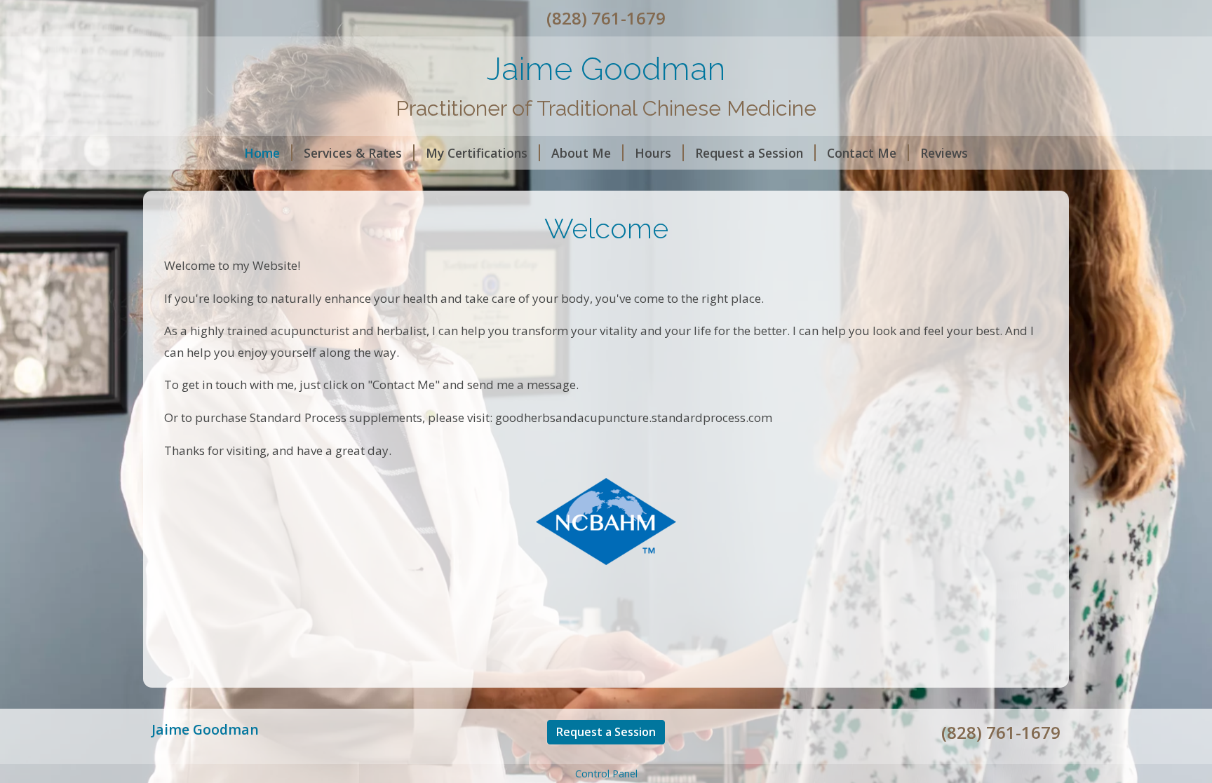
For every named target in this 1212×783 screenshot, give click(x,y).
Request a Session (749, 152)
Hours (653, 152)
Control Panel (606, 773)
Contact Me (861, 152)
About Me (581, 152)
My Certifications (476, 152)
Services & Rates (353, 152)
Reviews (944, 152)
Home (262, 152)
